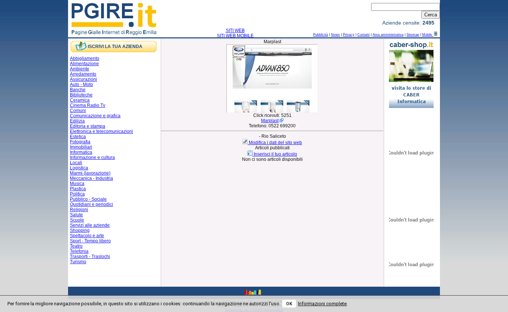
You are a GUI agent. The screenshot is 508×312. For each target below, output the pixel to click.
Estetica (78, 136)
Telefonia (79, 251)
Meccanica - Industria (91, 178)
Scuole (77, 220)
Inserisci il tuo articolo (275, 154)
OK (289, 303)
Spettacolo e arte (87, 235)
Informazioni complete (322, 303)
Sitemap (412, 34)
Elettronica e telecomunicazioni (101, 131)
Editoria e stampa (87, 126)
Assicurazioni (83, 79)
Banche (78, 89)
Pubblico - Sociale (88, 199)
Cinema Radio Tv (87, 105)
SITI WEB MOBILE (235, 35)
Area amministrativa (388, 34)
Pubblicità (320, 34)
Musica (77, 183)
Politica (77, 194)
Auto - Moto (81, 84)
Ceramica (80, 100)
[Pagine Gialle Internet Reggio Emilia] (114, 34)
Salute (76, 214)
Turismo (78, 261)
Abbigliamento (84, 58)
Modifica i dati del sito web (275, 142)
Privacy (348, 34)
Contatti (363, 34)
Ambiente (79, 68)
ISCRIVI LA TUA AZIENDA (115, 46)
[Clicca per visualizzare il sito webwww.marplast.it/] (272, 111)
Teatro (76, 246)
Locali (76, 162)
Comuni (78, 110)
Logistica (79, 168)
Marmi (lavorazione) (90, 173)
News (335, 34)
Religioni (79, 209)
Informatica (81, 152)
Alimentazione (84, 63)
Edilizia (77, 121)
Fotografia (80, 141)
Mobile (427, 34)
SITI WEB (235, 30)
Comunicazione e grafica (95, 115)
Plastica (78, 188)
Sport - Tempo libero (90, 240)
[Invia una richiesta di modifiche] (245, 142)
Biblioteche (81, 95)
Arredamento (83, 74)
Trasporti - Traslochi (90, 256)
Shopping (80, 230)
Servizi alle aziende (90, 225)
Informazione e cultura (92, 157)
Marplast (270, 120)
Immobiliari (81, 147)
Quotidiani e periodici (91, 204)
